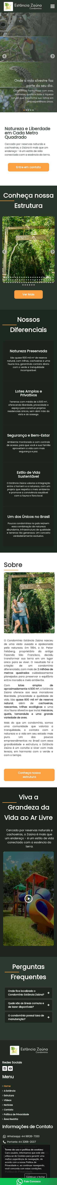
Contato (8, 1109)
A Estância (9, 1090)
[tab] (24, 110)
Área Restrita (11, 1119)
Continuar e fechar (35, 1177)
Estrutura (9, 1095)
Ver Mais (28, 294)
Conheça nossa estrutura (29, 775)
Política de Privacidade (16, 1114)
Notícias (8, 1105)
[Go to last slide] (4, 56)
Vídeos (7, 1100)
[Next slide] (52, 56)
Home (7, 1086)
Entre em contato (28, 167)
